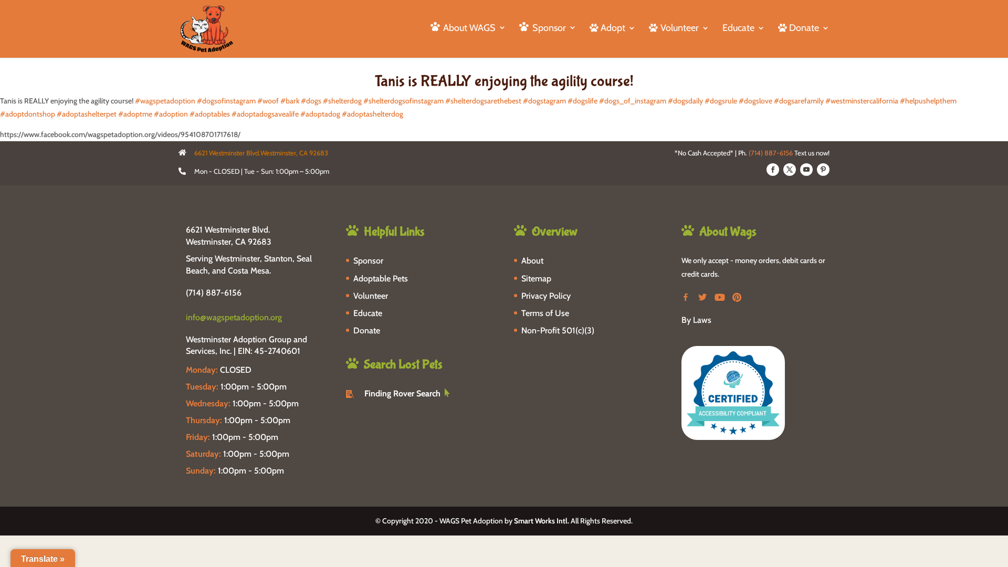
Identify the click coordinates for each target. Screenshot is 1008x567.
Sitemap (536, 279)
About (532, 261)
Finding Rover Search (402, 393)
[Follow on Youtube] (806, 169)
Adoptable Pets (380, 279)
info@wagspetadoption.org (234, 317)
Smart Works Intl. (541, 521)
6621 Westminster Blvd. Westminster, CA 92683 (228, 235)
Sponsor (368, 261)
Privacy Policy (546, 296)
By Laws (696, 320)
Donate (366, 330)
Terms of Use (545, 313)
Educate (738, 29)
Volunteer (370, 296)
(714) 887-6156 (771, 153)
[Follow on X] (789, 169)
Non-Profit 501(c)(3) (557, 330)
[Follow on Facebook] (772, 169)
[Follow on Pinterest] (823, 169)
